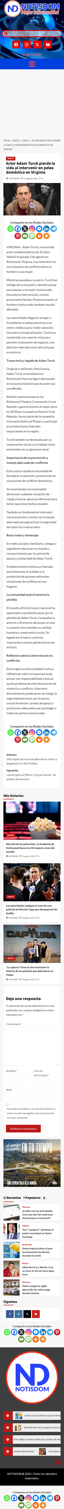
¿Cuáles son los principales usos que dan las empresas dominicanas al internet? (37, 1214)
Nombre (12, 1070)
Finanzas (26, 1207)
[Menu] (32, 64)
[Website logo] (32, 8)
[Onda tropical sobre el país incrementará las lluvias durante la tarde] (11, 1249)
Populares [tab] (33, 1197)
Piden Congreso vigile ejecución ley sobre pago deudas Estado (36, 1289)
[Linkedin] (46, 228)
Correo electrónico (41, 1073)
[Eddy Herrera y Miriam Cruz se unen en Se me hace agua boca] (11, 1268)
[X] (25, 228)
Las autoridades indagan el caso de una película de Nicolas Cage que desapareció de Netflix (31, 909)
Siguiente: (31, 775)
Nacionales (27, 1244)
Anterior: (31, 759)
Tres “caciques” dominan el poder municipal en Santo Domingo (38, 1233)
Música (25, 1263)
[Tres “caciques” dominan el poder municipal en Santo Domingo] (11, 1230)
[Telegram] (53, 228)
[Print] (39, 236)
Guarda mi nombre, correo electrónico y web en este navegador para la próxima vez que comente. (31, 1113)
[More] (46, 236)
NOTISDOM (14, 178)
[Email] (25, 236)
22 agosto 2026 (28, 856)
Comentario (14, 1024)
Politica (25, 1226)
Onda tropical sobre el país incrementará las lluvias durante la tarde (37, 1252)
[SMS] (32, 236)
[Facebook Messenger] (39, 228)
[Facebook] (16, 44)
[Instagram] (27, 44)
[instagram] (19, 1314)
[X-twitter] (37, 44)
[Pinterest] (18, 236)
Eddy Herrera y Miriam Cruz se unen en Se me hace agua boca (38, 1271)
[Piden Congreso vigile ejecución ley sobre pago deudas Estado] (11, 1287)
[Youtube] (48, 44)
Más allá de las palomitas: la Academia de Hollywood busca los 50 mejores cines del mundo (30, 848)
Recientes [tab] (13, 1197)
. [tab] (46, 1197)
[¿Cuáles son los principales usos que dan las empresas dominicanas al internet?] (11, 1212)
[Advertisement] (32, 103)
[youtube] (36, 1314)
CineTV (11, 158)
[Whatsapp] (10, 228)
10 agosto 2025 (31, 178)
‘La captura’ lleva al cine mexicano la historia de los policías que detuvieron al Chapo (29, 971)
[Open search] (5, 33)
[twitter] (27, 1314)
